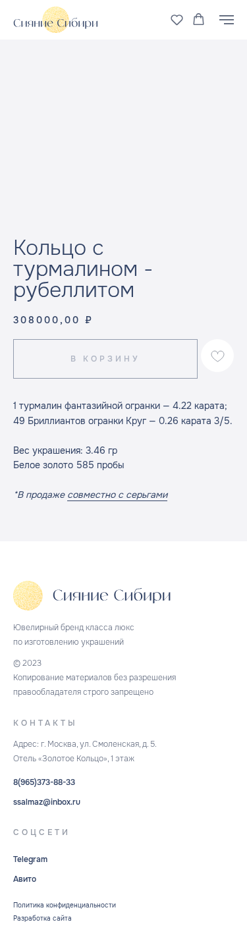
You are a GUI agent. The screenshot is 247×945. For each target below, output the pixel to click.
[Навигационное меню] (226, 19)
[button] (177, 19)
